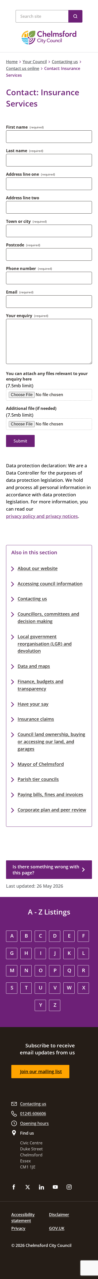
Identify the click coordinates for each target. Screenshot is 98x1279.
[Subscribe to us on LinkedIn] (41, 1187)
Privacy (18, 1228)
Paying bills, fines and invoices (50, 794)
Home (12, 61)
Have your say (33, 704)
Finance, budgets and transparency (40, 685)
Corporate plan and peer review (52, 810)
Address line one (30, 174)
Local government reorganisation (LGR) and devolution (45, 643)
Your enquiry (27, 315)
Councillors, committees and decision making (48, 617)
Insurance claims (36, 719)
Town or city (26, 221)
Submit (20, 441)
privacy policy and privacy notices (42, 516)
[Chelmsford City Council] (49, 38)
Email (19, 292)
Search (75, 16)
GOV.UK (56, 1228)
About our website (38, 568)
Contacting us (65, 61)
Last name (24, 150)
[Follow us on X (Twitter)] (27, 1187)
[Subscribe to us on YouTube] (55, 1187)
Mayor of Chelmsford (41, 764)
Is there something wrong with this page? (46, 870)
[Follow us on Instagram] (69, 1187)
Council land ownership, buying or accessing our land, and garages (51, 741)
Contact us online (22, 68)
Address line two (22, 198)
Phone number (29, 268)
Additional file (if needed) (31, 408)
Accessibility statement (23, 1217)
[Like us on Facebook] (13, 1187)
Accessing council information (50, 584)
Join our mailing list (41, 1071)
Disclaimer (59, 1214)
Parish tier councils (38, 779)
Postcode (23, 245)
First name (25, 127)
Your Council (35, 61)
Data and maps (34, 666)
